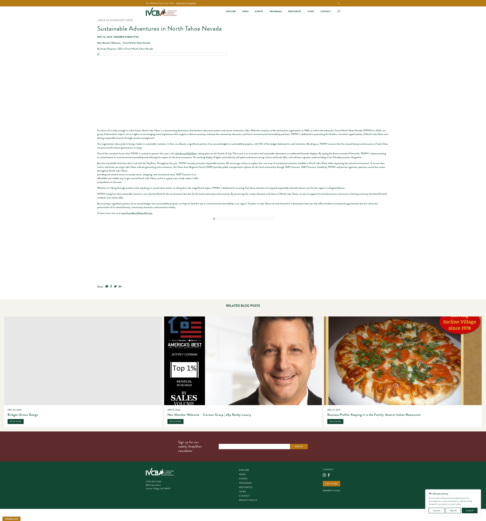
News (245, 11)
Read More (16, 421)
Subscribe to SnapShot (186, 3)
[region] (453, 502)
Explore (231, 11)
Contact (325, 11)
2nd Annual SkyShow (186, 153)
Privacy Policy (248, 500)
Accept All (469, 510)
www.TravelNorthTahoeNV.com (136, 213)
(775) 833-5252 (153, 481)
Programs (276, 11)
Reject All (453, 510)
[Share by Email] (106, 287)
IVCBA (311, 11)
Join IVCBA (331, 483)
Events (259, 11)
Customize (436, 510)
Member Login (331, 490)
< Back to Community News (115, 20)
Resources (294, 11)
